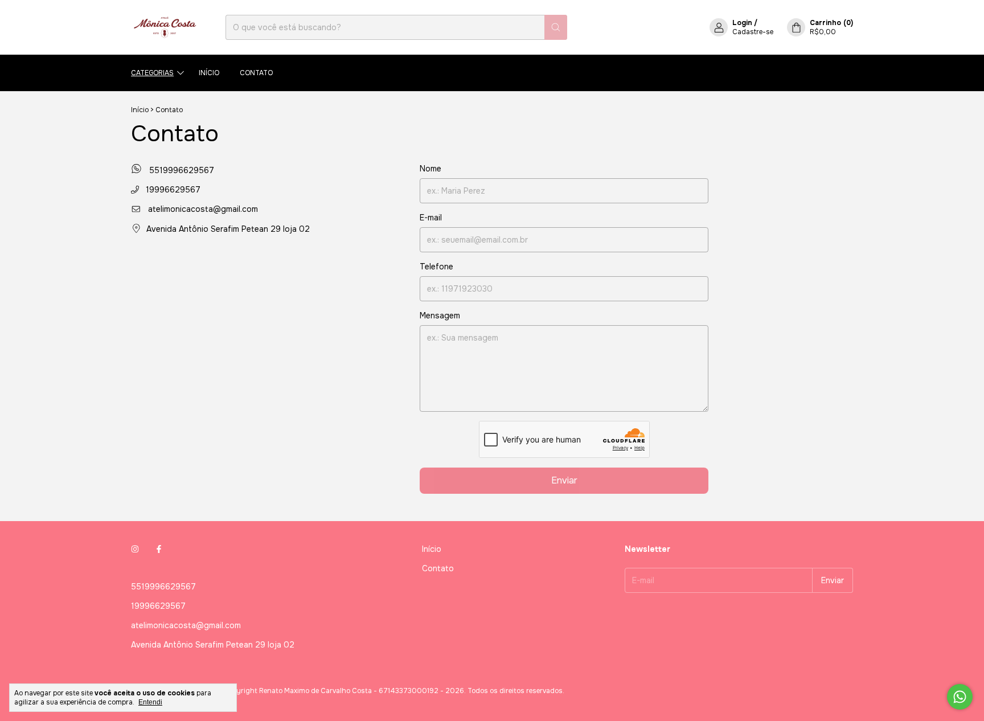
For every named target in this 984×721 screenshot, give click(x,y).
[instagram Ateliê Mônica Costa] (135, 549)
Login (742, 22)
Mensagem (440, 315)
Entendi (150, 702)
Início (209, 72)
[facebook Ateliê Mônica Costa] (159, 549)
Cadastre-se (752, 31)
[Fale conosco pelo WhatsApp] (960, 697)
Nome (430, 168)
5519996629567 (180, 170)
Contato (256, 72)
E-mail (431, 217)
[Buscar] (555, 27)
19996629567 (172, 190)
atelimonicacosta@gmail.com (203, 209)
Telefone (436, 266)
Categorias (152, 72)
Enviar (564, 480)
